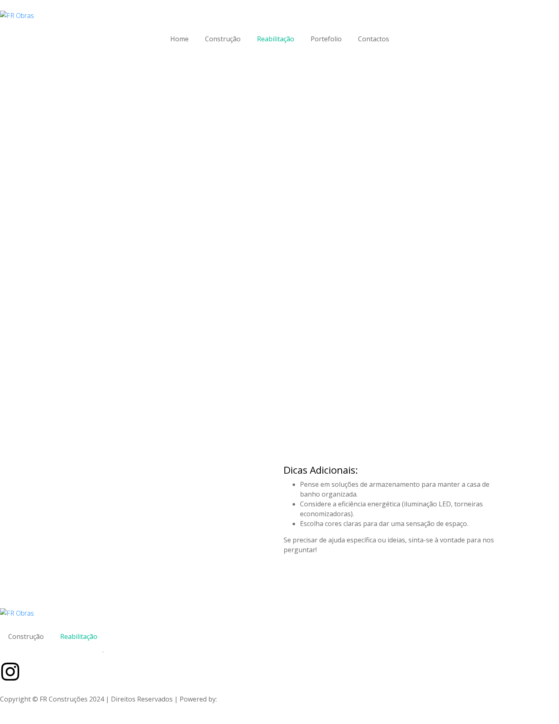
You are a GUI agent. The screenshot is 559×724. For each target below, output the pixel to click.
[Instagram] (10, 671)
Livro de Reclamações (139, 649)
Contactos (373, 38)
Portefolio (326, 38)
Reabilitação (275, 38)
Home (179, 38)
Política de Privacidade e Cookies (49, 649)
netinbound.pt (240, 699)
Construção (223, 38)
